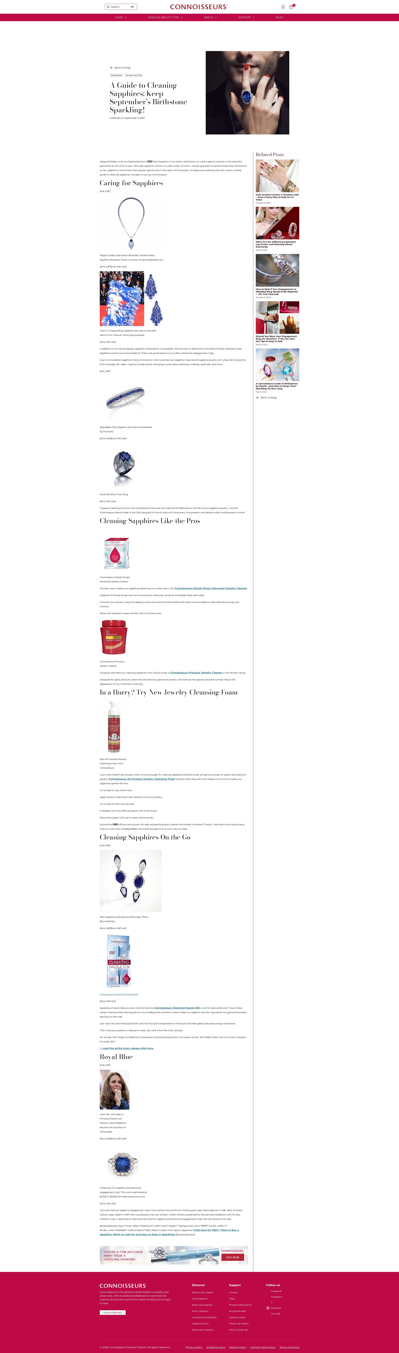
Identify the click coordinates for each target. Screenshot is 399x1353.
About (208, 17)
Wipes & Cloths (200, 1323)
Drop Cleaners (200, 1298)
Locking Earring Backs (204, 1317)
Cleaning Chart (237, 1317)
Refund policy (238, 1347)
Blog (280, 17)
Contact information (263, 1347)
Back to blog (122, 67)
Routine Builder (237, 1311)
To (127, 1048)
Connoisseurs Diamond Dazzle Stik (119, 994)
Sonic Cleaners (200, 1311)
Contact (233, 1292)
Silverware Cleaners (202, 1329)
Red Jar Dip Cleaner (203, 1292)
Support (244, 17)
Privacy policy (194, 1347)
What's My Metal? (239, 1323)
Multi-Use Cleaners (202, 1305)
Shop (119, 17)
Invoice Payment (112, 1312)
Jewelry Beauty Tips (163, 17)
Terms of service (289, 1347)
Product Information (240, 1305)
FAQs (232, 1298)
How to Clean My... (239, 1329)
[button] (291, 7)
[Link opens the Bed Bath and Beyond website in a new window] (174, 1255)
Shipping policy (216, 1347)
